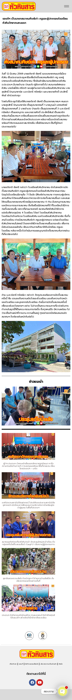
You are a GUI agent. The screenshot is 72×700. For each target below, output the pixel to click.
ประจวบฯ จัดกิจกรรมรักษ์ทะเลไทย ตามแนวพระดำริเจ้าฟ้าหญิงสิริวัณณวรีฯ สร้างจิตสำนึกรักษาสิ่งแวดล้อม (28, 616)
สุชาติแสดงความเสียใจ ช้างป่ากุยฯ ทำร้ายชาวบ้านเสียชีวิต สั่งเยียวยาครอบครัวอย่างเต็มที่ (28, 579)
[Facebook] (32, 682)
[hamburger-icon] (66, 6)
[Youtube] (39, 682)
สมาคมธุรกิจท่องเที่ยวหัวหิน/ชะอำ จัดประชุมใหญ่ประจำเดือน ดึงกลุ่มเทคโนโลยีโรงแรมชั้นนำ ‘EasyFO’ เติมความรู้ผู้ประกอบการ (28, 543)
